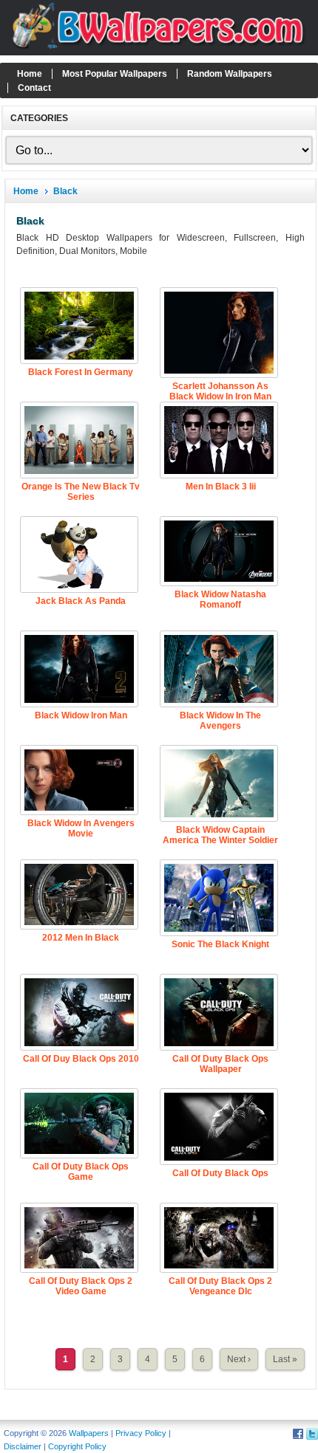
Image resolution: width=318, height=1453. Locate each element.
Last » (285, 1359)
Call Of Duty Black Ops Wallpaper (220, 1064)
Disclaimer (22, 1446)
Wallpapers (89, 1433)
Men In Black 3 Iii (221, 486)
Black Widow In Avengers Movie (81, 828)
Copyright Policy (77, 1446)
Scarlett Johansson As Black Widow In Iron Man (220, 391)
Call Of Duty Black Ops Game (81, 1171)
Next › (239, 1359)
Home (29, 74)
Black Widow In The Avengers (220, 720)
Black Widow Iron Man (81, 715)
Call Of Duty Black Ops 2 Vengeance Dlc (220, 1286)
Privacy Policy (140, 1433)
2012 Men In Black (80, 937)
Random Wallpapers (229, 74)
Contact (34, 88)
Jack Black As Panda (80, 601)
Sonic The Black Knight (220, 944)
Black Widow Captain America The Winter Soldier (220, 835)
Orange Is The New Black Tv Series (80, 491)
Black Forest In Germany (80, 372)
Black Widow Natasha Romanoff (220, 599)
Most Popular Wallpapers (114, 74)
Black (65, 191)
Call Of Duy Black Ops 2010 (81, 1059)
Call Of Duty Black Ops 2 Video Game (80, 1286)
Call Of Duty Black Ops (220, 1173)
